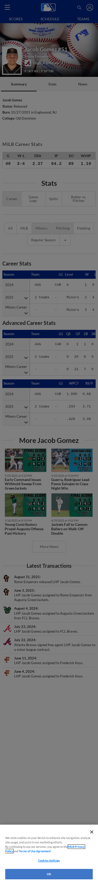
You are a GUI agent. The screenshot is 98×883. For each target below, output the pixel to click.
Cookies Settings (49, 860)
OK (49, 874)
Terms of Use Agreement (35, 851)
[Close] (91, 832)
